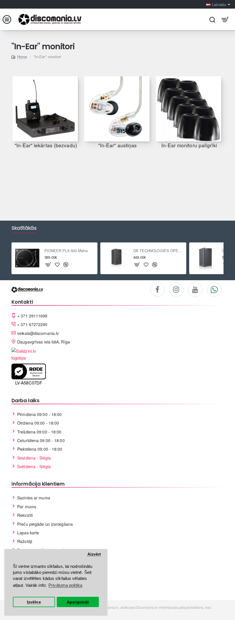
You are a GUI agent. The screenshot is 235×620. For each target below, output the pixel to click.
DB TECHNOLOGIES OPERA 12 (158, 250)
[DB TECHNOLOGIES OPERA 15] (205, 258)
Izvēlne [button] (34, 602)
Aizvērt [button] (94, 554)
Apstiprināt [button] (78, 602)
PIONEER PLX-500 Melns (66, 250)
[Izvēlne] (9, 19)
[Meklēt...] (212, 19)
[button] (48, 264)
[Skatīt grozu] (225, 19)
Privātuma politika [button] (65, 585)
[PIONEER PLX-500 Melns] (27, 258)
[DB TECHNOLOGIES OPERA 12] (116, 258)
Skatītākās (23, 228)
